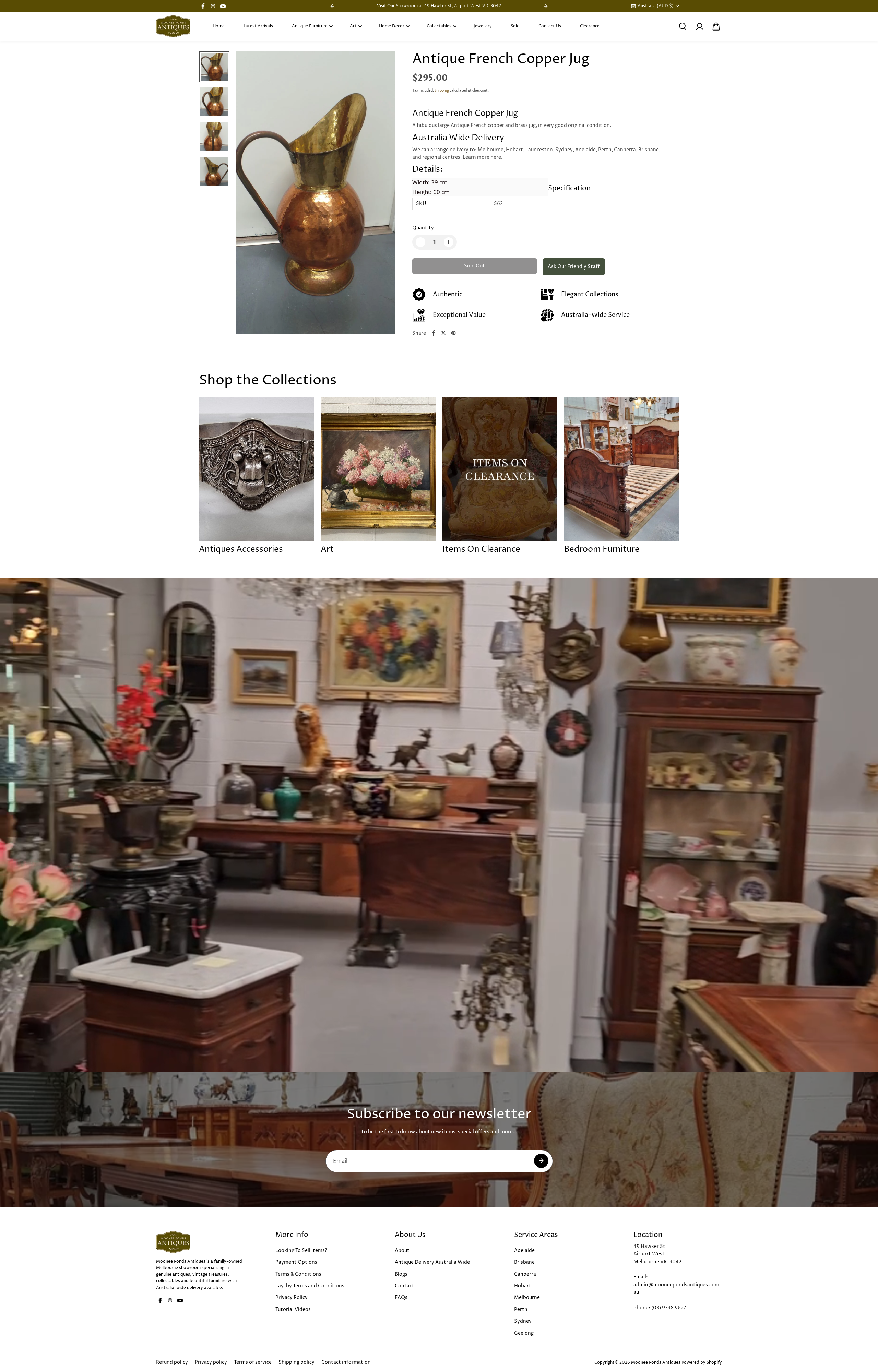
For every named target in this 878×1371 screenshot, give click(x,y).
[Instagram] (213, 6)
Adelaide (524, 1250)
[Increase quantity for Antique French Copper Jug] (448, 242)
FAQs (401, 1297)
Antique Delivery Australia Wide (432, 1262)
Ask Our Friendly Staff (574, 266)
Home (219, 26)
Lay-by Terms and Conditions (309, 1286)
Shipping (442, 90)
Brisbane (524, 1262)
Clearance (590, 26)
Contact (404, 1286)
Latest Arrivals (258, 26)
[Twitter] (443, 333)
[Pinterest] (453, 333)
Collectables (439, 26)
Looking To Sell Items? (301, 1250)
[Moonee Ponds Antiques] (173, 26)
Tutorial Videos (293, 1309)
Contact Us (549, 26)
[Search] (682, 26)
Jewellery (483, 26)
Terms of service (253, 1362)
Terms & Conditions (298, 1274)
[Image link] (200, 1242)
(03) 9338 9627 (668, 1307)
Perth (520, 1309)
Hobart (522, 1286)
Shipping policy (296, 1362)
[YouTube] (223, 6)
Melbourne (527, 1297)
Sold (515, 26)
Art (353, 26)
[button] (716, 26)
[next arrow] (382, 194)
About (402, 1250)
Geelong (524, 1333)
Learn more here (482, 157)
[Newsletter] (541, 1161)
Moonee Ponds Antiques (655, 1363)
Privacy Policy (291, 1297)
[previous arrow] (249, 194)
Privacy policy (211, 1362)
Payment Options (296, 1262)
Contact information (346, 1362)
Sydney (523, 1321)
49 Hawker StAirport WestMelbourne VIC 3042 (657, 1254)
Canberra (525, 1274)
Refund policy (172, 1362)
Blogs (401, 1274)
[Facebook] (203, 6)
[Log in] (699, 26)
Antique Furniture (310, 26)
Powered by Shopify (701, 1363)
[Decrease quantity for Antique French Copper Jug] (420, 242)
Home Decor (391, 26)
